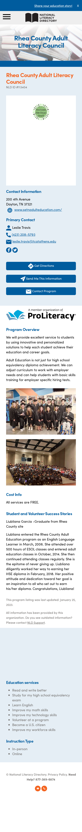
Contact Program (43, 291)
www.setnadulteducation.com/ (38, 209)
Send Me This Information (43, 278)
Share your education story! (53, 5)
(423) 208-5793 (23, 234)
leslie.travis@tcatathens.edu (34, 241)
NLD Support (36, 622)
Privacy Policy (57, 774)
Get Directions (44, 265)
